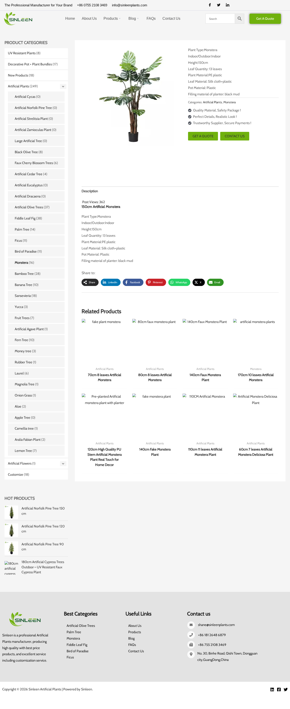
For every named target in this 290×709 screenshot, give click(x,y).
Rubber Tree (23, 362)
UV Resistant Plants (22, 53)
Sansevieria (23, 296)
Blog (132, 18)
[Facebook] (211, 5)
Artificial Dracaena (28, 196)
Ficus (18, 241)
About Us (89, 18)
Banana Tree (23, 285)
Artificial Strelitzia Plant (31, 119)
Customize (15, 475)
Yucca (19, 307)
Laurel (19, 373)
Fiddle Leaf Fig (25, 218)
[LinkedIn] (229, 5)
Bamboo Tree (24, 274)
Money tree (23, 351)
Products (111, 18)
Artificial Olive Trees (29, 207)
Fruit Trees (22, 318)
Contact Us (171, 18)
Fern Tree (21, 340)
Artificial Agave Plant (29, 329)
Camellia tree (24, 428)
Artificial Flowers (19, 463)
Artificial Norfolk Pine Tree (33, 108)
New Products (18, 75)
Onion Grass (23, 395)
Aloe (18, 406)
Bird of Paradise (26, 251)
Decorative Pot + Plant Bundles (30, 64)
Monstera (21, 263)
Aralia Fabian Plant (28, 440)
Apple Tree (22, 418)
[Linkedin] (272, 689)
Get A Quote (265, 19)
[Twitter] (220, 5)
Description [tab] (90, 191)
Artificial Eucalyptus (29, 185)
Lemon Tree (23, 451)
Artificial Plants (18, 86)
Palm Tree (22, 229)
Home (70, 18)
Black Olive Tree (26, 152)
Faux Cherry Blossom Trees (34, 163)
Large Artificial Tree (28, 141)
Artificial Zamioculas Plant (33, 130)
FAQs (151, 18)
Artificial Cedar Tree (28, 174)
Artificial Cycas (25, 97)
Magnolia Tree (24, 384)
